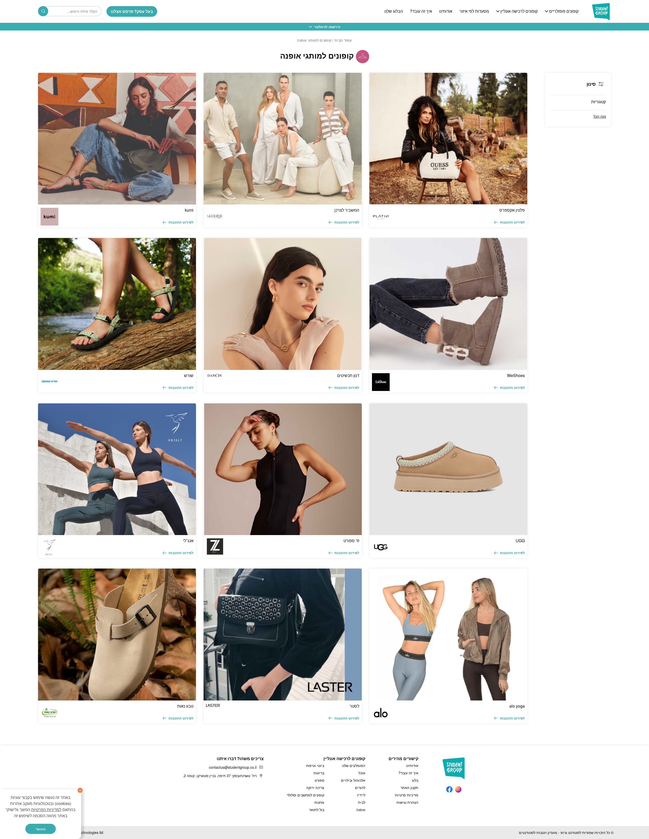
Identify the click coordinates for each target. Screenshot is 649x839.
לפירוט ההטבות (512, 222)
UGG (520, 540)
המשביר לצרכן (346, 210)
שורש (188, 375)
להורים (360, 787)
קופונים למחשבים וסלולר (305, 794)
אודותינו (445, 11)
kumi (189, 210)
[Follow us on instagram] (458, 788)
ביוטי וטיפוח (315, 765)
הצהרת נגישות (407, 802)
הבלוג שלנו (393, 11)
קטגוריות (598, 102)
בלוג (415, 780)
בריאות (319, 772)
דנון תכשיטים (348, 375)
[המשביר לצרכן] (283, 138)
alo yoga (517, 706)
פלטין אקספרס (512, 210)
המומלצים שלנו (353, 765)
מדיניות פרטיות (406, 794)
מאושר (40, 828)
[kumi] (117, 138)
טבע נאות (185, 706)
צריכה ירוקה (315, 787)
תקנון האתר (409, 787)
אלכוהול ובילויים (353, 780)
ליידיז (361, 794)
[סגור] (80, 790)
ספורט (319, 780)
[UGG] (448, 469)
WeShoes (516, 375)
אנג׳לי (188, 540)
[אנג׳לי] (117, 469)
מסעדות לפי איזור (474, 11)
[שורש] (117, 304)
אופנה (360, 809)
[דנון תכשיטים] (283, 304)
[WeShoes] (448, 304)
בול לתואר (316, 809)
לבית (361, 802)
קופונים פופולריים (564, 11)
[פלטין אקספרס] (448, 138)
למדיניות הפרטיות (46, 809)
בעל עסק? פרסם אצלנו (132, 11)
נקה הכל (599, 116)
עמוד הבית (343, 40)
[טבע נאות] (117, 634)
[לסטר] (283, 634)
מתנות (319, 802)
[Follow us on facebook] (449, 788)
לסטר (354, 706)
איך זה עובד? (421, 11)
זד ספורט (351, 540)
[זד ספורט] (283, 469)
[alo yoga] (448, 634)
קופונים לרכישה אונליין (519, 11)
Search (43, 11)
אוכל (361, 772)
